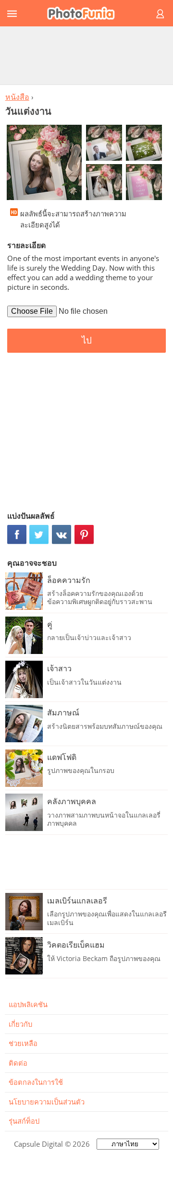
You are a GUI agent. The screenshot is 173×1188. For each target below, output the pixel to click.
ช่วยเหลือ (23, 1043)
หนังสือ (17, 97)
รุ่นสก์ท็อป (24, 1121)
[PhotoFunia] (85, 13)
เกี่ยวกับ (20, 1024)
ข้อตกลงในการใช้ (36, 1082)
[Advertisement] (86, 55)
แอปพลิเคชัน (28, 1004)
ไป (87, 340)
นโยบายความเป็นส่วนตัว (47, 1101)
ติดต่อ (18, 1063)
